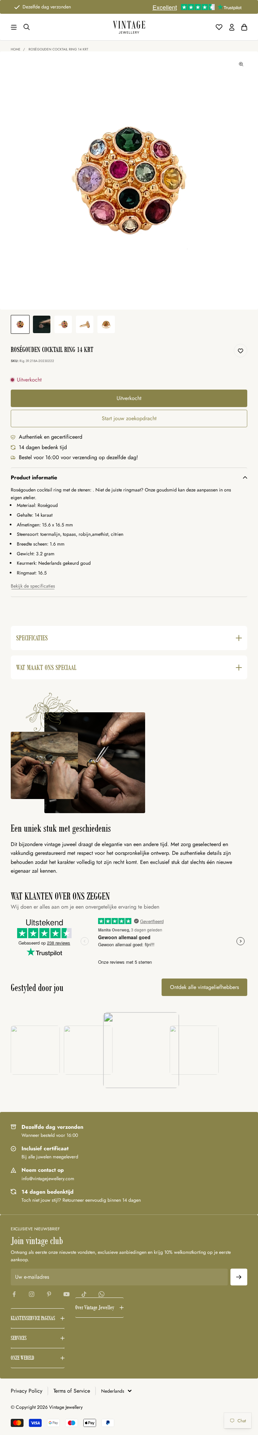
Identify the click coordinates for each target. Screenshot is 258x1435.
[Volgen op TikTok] (84, 1294)
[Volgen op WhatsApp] (101, 1294)
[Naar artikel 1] (20, 324)
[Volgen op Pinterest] (49, 1294)
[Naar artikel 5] (106, 324)
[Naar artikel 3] (63, 324)
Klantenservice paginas (33, 1318)
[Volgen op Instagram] (31, 1294)
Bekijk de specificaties (33, 586)
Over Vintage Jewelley (94, 1307)
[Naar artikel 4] (84, 324)
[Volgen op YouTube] (66, 1294)
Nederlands (112, 1391)
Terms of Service (71, 1391)
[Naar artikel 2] (41, 324)
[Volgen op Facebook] (14, 1294)
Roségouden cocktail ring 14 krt (58, 49)
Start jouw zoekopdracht (129, 418)
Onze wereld (22, 1357)
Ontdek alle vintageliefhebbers (204, 987)
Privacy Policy (26, 1391)
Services (19, 1338)
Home (15, 49)
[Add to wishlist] (240, 350)
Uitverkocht (129, 398)
